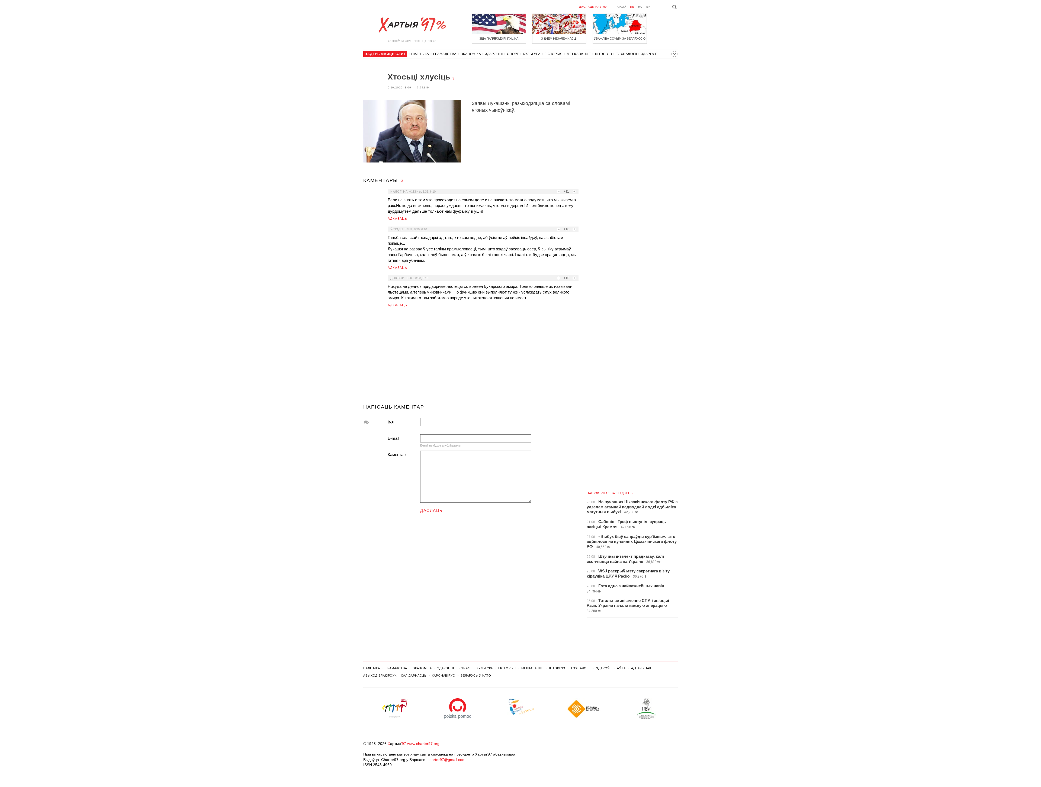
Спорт (513, 54)
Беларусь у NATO (476, 675)
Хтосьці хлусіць (419, 77)
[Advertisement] (471, 358)
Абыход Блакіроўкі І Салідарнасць (394, 675)
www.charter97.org (423, 743)
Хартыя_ (412, 24)
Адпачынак (641, 668)
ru (640, 6)
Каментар (397, 454)
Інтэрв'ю (603, 54)
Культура (532, 54)
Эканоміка (471, 54)
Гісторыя (554, 54)
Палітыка (420, 54)
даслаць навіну (593, 6)
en (648, 6)
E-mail (393, 438)
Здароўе (649, 54)
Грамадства (445, 54)
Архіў (621, 6)
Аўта (621, 668)
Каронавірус (443, 675)
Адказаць (397, 219)
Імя (391, 422)
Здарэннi (494, 54)
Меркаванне (579, 54)
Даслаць (431, 510)
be (632, 6)
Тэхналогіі (626, 54)
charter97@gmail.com (446, 759)
